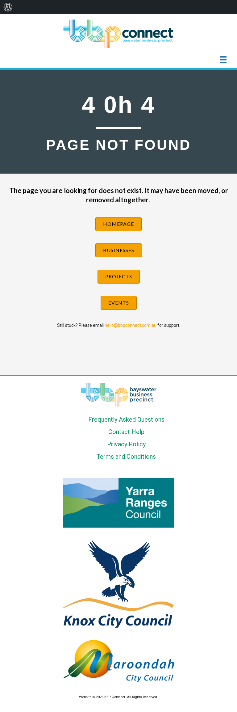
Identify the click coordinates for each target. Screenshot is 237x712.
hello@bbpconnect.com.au (130, 325)
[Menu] (223, 59)
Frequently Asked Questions (126, 419)
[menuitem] (8, 7)
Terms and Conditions (126, 456)
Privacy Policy (126, 444)
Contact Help (126, 432)
